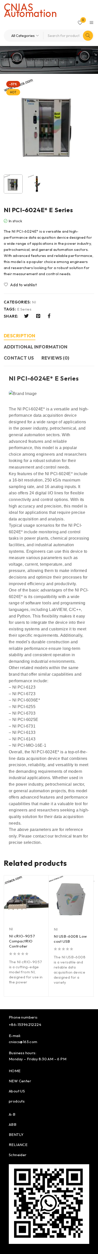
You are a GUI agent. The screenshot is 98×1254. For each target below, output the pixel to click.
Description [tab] (19, 336)
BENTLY (16, 1134)
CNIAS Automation (30, 10)
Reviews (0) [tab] (55, 358)
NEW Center (20, 1081)
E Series (24, 309)
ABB (12, 1124)
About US (17, 1091)
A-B (12, 1114)
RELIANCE (18, 1144)
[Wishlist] (20, 285)
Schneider (18, 1154)
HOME (15, 1070)
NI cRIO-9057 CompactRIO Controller (22, 941)
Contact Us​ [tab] (19, 358)
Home (9, 59)
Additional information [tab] (36, 347)
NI (21, 59)
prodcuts (17, 1101)
